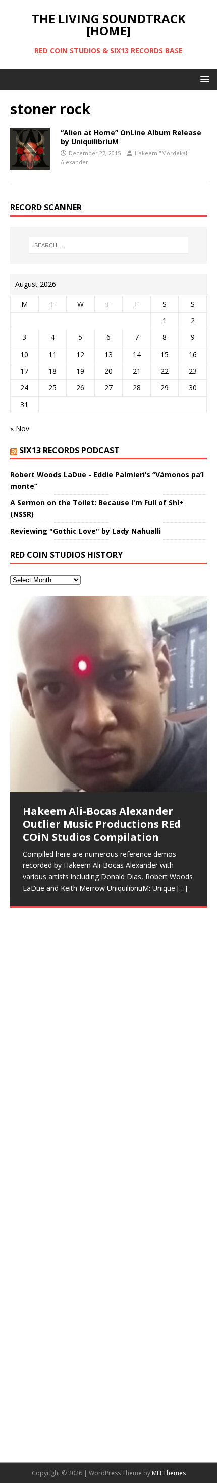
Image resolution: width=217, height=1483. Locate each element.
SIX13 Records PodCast (69, 450)
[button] (203, 78)
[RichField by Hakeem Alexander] (108, 973)
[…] (182, 888)
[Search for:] (108, 245)
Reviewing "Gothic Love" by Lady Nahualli (85, 531)
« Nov (19, 428)
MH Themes (169, 1473)
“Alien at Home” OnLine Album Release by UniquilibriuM (131, 137)
